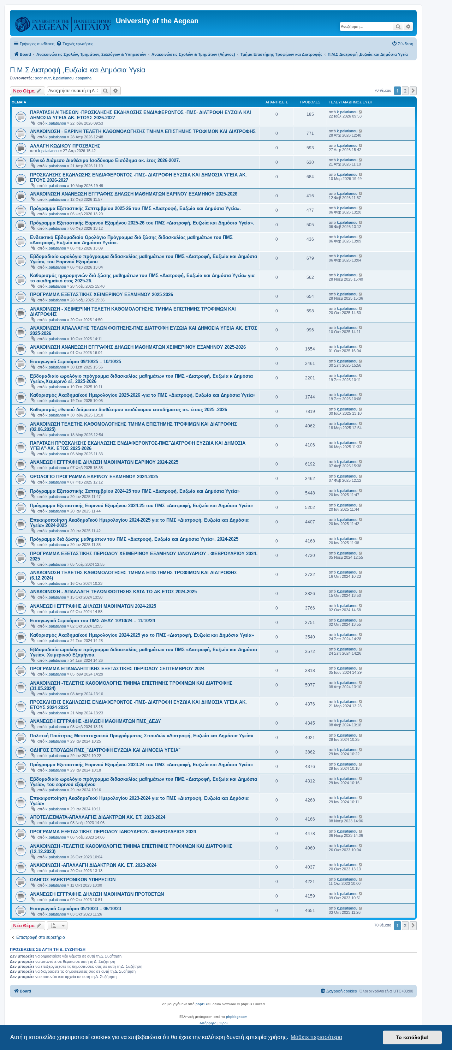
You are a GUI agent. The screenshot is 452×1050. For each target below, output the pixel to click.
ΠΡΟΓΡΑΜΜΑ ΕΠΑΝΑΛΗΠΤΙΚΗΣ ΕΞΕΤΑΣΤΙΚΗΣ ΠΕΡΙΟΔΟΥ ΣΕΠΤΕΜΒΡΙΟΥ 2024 (117, 668)
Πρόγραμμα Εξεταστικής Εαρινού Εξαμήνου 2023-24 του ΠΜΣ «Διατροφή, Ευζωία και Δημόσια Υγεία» (141, 764)
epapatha (83, 78)
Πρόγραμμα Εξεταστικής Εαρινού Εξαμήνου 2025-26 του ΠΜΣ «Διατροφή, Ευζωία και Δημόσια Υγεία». (142, 223)
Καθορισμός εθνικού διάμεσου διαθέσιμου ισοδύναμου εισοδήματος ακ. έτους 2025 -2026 (128, 409)
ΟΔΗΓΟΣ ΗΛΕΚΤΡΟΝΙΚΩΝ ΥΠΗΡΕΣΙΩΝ (72, 879)
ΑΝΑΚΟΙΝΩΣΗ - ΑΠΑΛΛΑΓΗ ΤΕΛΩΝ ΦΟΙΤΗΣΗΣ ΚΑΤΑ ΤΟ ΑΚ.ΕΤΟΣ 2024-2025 (113, 591)
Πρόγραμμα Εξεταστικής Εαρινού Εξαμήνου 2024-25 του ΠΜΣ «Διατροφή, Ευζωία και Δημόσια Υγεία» (141, 505)
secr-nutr (43, 78)
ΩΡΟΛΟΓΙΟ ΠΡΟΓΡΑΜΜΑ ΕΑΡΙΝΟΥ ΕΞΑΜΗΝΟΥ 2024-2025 (94, 476)
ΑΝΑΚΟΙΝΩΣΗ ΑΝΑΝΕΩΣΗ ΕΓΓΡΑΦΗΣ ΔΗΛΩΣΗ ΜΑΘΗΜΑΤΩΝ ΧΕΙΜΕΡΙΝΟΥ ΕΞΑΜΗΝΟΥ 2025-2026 (138, 347)
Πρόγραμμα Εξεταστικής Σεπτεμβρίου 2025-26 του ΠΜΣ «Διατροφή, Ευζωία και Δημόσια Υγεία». (135, 208)
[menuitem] (74, 44)
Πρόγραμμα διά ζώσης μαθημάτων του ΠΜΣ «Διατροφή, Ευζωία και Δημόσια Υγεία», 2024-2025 (134, 539)
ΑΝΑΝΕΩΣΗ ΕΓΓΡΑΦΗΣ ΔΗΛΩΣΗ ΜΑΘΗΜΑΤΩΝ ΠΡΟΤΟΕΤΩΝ (97, 894)
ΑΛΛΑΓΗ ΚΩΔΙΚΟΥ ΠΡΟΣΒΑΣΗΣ (65, 146)
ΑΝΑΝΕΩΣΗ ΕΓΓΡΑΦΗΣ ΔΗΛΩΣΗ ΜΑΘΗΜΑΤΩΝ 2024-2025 (93, 606)
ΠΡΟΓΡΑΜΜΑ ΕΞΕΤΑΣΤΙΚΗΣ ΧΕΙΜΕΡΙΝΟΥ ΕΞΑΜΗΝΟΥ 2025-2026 (101, 294)
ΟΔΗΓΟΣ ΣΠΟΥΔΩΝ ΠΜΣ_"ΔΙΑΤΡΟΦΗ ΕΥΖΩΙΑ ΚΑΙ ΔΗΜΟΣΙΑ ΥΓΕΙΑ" (105, 750)
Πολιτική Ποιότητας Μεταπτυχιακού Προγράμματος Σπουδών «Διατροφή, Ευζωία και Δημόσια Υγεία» (141, 735)
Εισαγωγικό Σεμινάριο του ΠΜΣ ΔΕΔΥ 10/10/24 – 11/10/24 (92, 620)
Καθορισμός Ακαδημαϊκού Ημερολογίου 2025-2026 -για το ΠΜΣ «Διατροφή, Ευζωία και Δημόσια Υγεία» (142, 395)
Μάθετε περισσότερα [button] (316, 1037)
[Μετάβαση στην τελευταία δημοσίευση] (360, 112)
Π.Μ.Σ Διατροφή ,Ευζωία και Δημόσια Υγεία (77, 70)
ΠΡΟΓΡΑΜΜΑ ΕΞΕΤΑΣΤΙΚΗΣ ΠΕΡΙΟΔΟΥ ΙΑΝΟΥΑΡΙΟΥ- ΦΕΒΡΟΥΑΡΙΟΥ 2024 (113, 831)
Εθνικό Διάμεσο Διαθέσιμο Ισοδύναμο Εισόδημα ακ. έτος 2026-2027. (105, 160)
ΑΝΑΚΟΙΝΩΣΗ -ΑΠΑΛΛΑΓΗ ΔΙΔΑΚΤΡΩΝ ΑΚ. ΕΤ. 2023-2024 (93, 865)
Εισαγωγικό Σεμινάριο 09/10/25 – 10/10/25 (75, 361)
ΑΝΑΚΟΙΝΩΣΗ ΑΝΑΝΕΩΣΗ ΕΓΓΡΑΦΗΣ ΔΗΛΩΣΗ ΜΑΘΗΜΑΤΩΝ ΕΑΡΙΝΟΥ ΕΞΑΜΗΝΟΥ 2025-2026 (133, 194)
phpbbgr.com (236, 1017)
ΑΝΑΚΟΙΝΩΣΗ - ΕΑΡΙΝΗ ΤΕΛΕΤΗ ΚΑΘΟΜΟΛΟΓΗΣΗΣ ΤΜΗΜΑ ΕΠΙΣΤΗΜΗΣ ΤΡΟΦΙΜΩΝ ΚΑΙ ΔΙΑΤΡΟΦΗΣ (143, 131)
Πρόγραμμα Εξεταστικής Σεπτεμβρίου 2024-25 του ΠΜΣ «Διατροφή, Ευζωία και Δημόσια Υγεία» (134, 491)
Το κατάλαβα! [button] (412, 1037)
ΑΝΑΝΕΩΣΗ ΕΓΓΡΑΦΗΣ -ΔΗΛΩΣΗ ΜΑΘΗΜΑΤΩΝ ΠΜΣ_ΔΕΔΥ (95, 721)
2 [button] (405, 91)
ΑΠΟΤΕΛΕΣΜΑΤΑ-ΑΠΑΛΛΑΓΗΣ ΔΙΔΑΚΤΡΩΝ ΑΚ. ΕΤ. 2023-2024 (97, 817)
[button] (413, 90)
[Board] (64, 23)
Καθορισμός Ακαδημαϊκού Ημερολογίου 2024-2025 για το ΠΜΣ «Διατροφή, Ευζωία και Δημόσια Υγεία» (142, 635)
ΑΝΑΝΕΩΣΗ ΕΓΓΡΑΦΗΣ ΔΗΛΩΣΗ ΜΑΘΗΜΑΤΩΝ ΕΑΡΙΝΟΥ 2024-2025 (104, 462)
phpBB (201, 1004)
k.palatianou (63, 78)
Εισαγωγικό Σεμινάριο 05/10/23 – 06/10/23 (75, 908)
